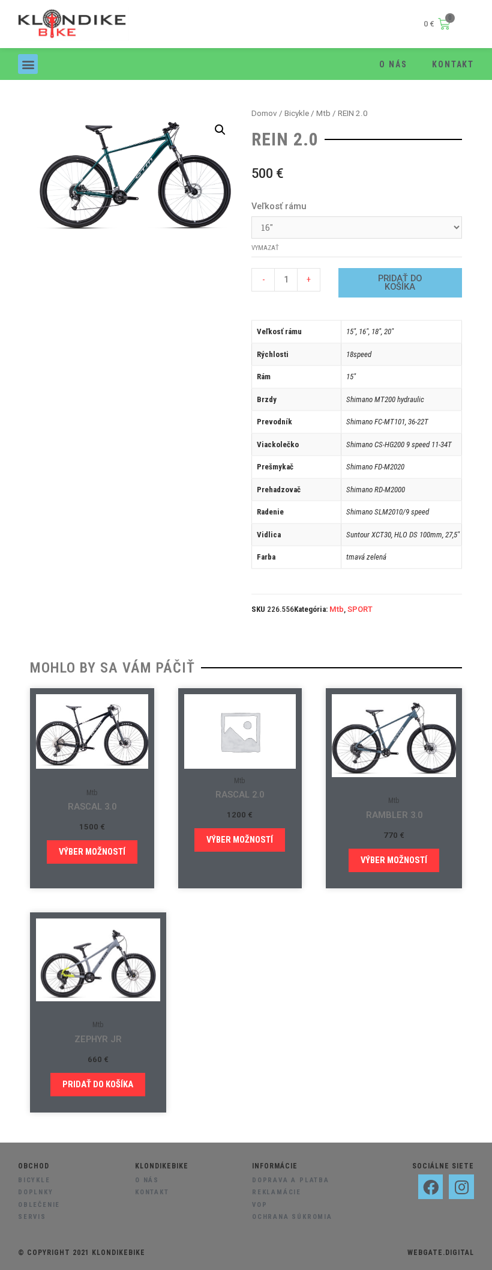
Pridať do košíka (400, 283)
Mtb (323, 113)
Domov (264, 113)
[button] (28, 64)
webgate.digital (440, 1252)
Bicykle (296, 113)
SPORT (360, 609)
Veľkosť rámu (279, 206)
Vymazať (265, 248)
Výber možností (92, 851)
